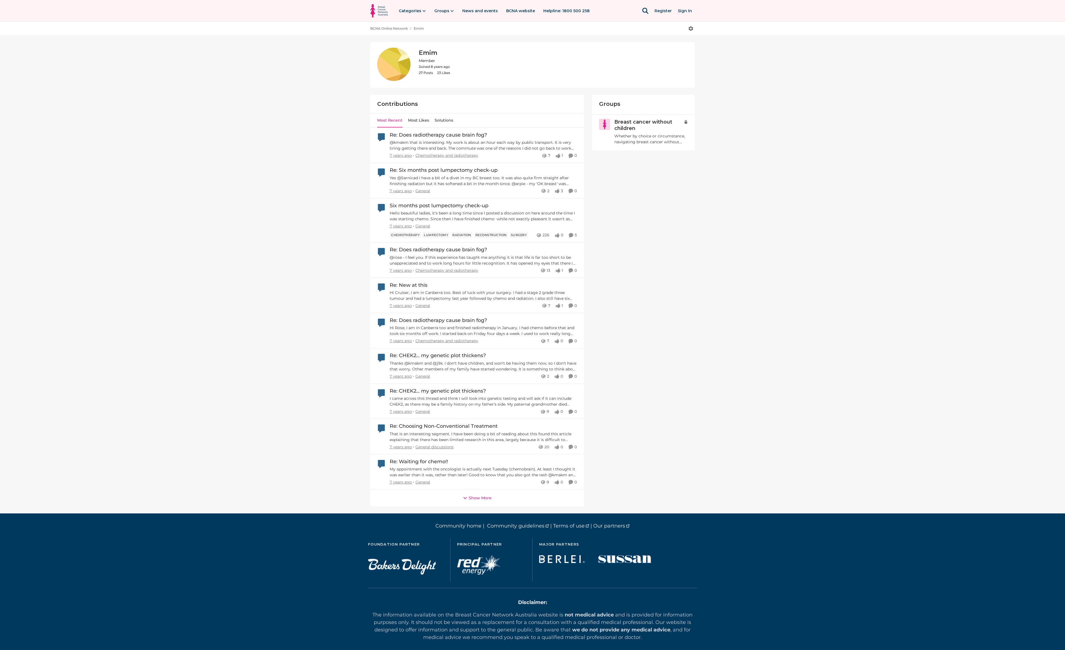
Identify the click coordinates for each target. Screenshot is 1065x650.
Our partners (609, 526)
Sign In (685, 10)
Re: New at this (408, 285)
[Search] (645, 10)
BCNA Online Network (389, 28)
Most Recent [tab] (389, 120)
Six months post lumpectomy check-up (439, 206)
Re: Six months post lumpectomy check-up (444, 170)
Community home (458, 526)
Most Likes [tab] (418, 120)
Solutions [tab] (444, 120)
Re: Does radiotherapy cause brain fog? (438, 135)
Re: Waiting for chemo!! (419, 462)
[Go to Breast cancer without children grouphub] (604, 124)
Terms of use (569, 526)
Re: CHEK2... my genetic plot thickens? (438, 355)
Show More (480, 497)
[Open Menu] (691, 28)
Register (663, 10)
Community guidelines (515, 526)
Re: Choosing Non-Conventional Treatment (444, 426)
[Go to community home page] (379, 10)
